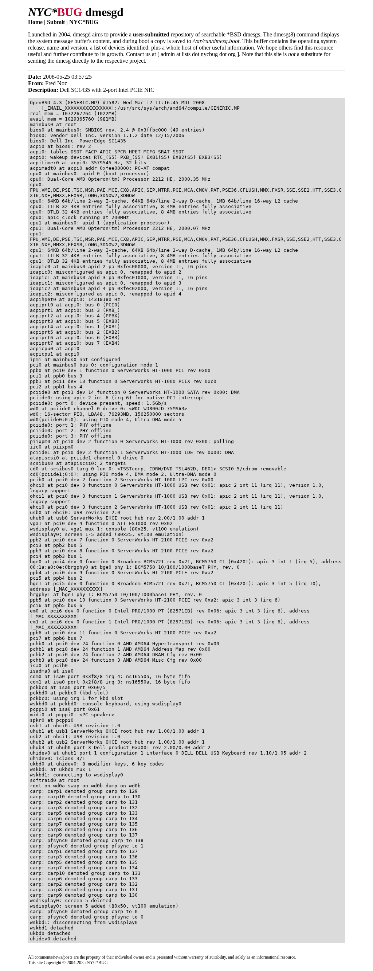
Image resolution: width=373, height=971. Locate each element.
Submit (56, 22)
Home (35, 22)
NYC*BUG (83, 22)
